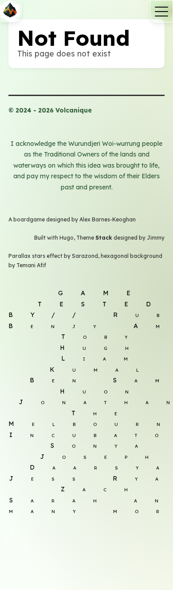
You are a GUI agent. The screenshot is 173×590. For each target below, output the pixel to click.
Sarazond (85, 256)
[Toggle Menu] (161, 11)
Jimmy (156, 237)
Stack (103, 237)
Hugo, (67, 237)
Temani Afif (31, 265)
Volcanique (86, 11)
